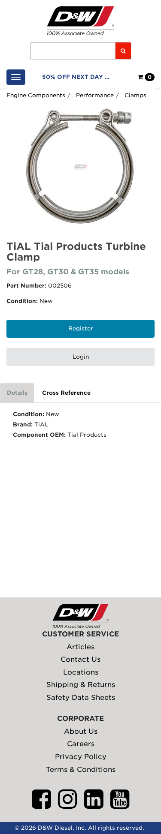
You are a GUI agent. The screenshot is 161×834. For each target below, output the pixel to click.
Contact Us (80, 659)
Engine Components (35, 95)
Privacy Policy (80, 757)
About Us (80, 731)
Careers (80, 744)
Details (17, 393)
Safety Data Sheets (80, 697)
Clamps (135, 95)
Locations (80, 672)
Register (80, 328)
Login (81, 357)
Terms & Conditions (80, 769)
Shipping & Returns (80, 685)
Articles (80, 647)
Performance (95, 95)
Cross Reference (66, 393)
